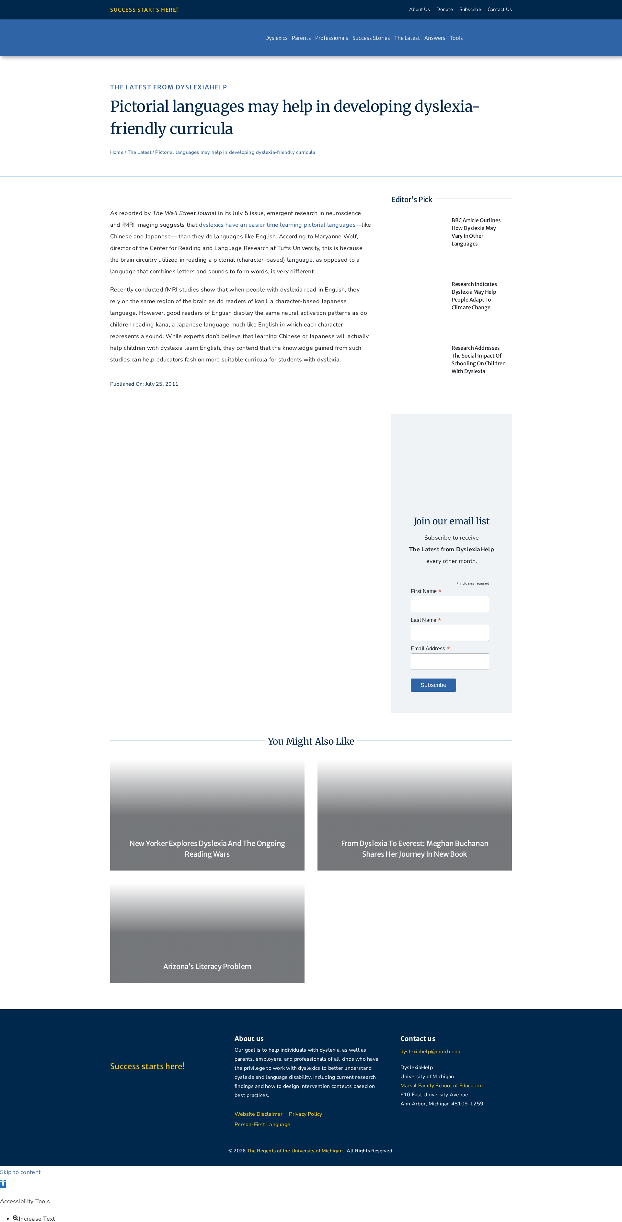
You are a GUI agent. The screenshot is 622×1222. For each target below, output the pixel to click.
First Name (426, 591)
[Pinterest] (441, 1120)
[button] (3, 1184)
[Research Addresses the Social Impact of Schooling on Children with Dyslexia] (416, 346)
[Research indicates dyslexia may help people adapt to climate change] (416, 283)
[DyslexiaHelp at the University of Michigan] (158, 33)
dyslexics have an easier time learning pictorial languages (277, 225)
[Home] (259, 38)
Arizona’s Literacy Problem (207, 966)
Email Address (430, 648)
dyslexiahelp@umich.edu (430, 1051)
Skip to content (20, 1172)
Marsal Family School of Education (441, 1085)
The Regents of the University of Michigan (295, 1151)
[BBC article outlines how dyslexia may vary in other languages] (416, 219)
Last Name (426, 620)
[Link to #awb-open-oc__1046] (492, 38)
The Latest (139, 152)
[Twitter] (419, 1123)
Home (116, 152)
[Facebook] (401, 1123)
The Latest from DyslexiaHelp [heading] (168, 87)
